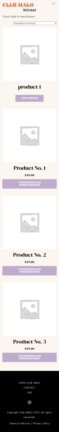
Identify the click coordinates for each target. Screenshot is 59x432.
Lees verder (29, 98)
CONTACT (30, 387)
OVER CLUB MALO (29, 382)
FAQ (29, 392)
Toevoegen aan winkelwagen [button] (29, 183)
